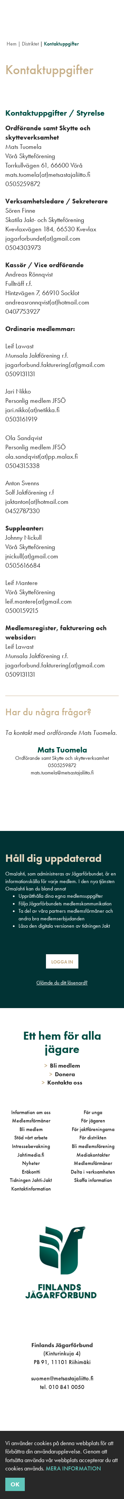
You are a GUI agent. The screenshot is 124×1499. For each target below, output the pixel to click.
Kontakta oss (62, 1082)
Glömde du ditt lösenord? (62, 982)
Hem (12, 43)
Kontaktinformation (31, 1188)
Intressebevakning (31, 1146)
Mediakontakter (93, 1154)
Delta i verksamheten (93, 1171)
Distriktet (30, 43)
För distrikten (92, 1137)
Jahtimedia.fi (31, 1154)
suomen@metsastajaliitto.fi (62, 1378)
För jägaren (93, 1120)
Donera (62, 1074)
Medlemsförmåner (31, 1120)
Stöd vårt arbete (31, 1137)
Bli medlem (31, 1129)
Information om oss (31, 1112)
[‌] (54, 1414)
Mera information (73, 1468)
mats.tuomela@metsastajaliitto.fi (62, 772)
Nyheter (31, 1163)
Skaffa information (93, 1180)
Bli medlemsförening (93, 1146)
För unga (93, 1112)
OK (15, 1484)
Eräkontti (31, 1171)
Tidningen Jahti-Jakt (31, 1180)
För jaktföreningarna (93, 1129)
